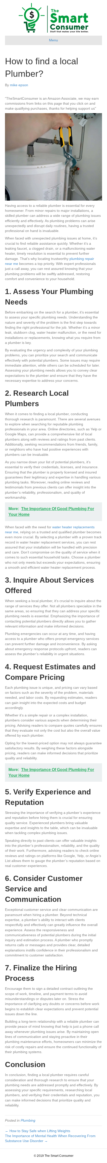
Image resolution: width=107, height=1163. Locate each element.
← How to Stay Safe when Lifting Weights (37, 1131)
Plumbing (28, 1120)
